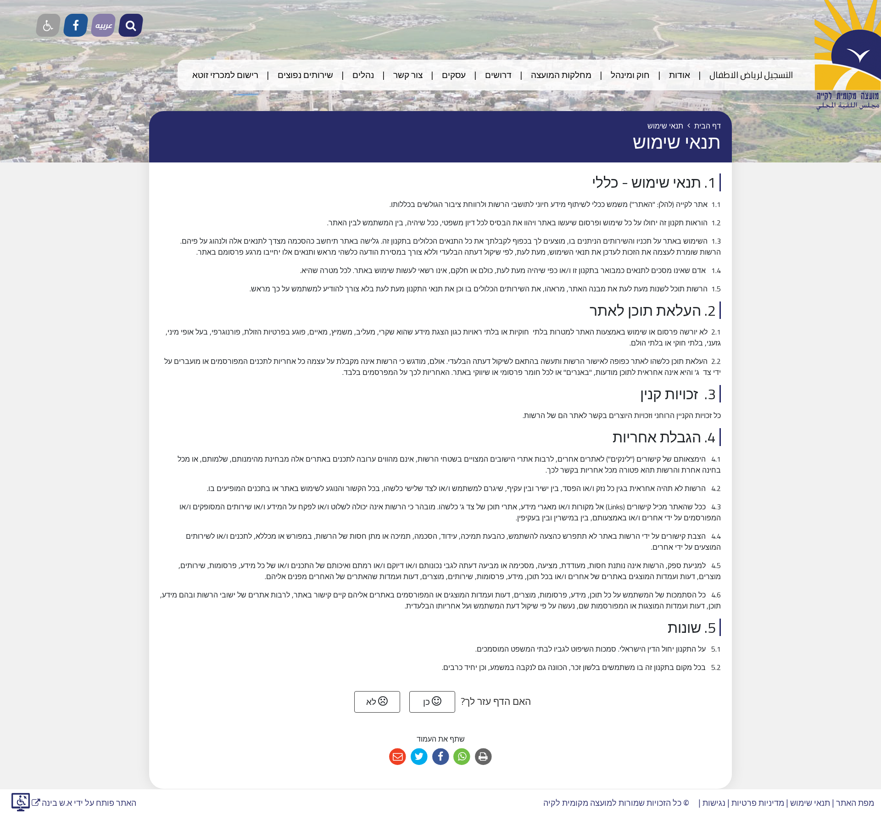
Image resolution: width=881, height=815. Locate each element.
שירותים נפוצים (304, 75)
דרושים (497, 75)
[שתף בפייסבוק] (441, 757)
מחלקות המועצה (560, 75)
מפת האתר (855, 803)
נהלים (362, 75)
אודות (678, 75)
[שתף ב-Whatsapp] (462, 757)
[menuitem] (742, 75)
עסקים (453, 75)
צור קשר (407, 75)
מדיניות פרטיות (757, 803)
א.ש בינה (52, 803)
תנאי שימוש (810, 803)
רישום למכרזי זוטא (225, 75)
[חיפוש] (130, 25)
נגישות (714, 803)
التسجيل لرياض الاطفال (750, 75)
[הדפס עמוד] (483, 757)
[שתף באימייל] (397, 757)
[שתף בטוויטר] (419, 757)
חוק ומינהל (629, 75)
